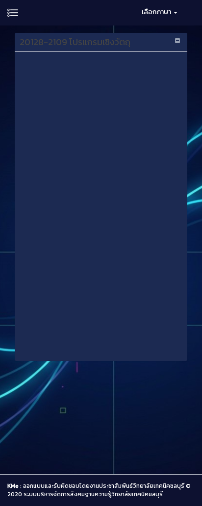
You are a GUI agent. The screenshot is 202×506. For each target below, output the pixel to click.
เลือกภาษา (157, 12)
